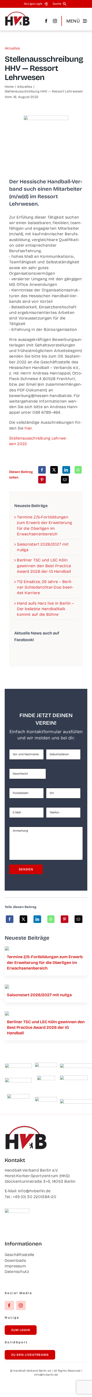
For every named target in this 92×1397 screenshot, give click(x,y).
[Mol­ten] (18, 1065)
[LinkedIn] (66, 470)
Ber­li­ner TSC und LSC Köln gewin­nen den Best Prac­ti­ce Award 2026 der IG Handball (44, 566)
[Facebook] (42, 470)
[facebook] (46, 21)
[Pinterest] (42, 480)
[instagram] (55, 21)
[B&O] (18, 1096)
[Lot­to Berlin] (46, 1064)
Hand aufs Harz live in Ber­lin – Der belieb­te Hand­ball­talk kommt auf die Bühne (45, 609)
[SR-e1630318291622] (7, 948)
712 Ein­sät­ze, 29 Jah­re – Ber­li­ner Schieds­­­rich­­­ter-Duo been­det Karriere (45, 587)
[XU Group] (46, 1098)
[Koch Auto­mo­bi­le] (18, 1080)
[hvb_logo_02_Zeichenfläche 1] (17, 13)
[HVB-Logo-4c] (7, 986)
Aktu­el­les (12, 48)
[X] (54, 470)
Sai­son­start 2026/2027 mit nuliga (39, 994)
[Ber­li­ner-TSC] (7, 1013)
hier (28, 428)
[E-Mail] (65, 480)
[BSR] (46, 1077)
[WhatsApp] (78, 470)
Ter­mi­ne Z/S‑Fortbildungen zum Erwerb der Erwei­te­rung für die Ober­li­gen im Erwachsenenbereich (45, 962)
